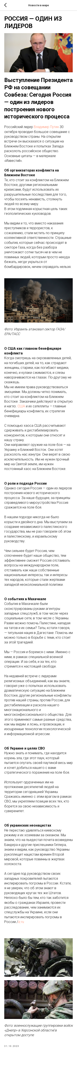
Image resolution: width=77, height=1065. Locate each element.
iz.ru (21, 922)
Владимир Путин (46, 127)
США (21, 406)
